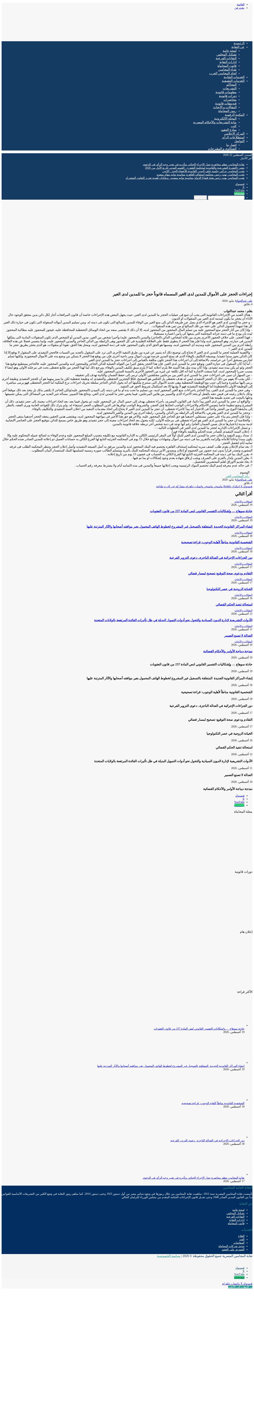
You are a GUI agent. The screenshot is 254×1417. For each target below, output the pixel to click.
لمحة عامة (230, 50)
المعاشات (238, 1242)
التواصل (239, 141)
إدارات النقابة (228, 62)
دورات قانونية (228, 96)
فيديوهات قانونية (226, 103)
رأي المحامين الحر (237, 476)
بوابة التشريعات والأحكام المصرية (215, 122)
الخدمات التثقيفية (233, 80)
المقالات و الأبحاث (225, 107)
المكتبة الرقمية (234, 114)
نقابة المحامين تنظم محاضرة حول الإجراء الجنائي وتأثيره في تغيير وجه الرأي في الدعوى (193, 164)
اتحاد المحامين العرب (223, 73)
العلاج (241, 1236)
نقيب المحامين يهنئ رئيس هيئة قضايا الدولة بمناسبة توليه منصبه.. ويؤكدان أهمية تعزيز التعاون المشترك (185, 177)
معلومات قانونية (226, 92)
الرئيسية (239, 43)
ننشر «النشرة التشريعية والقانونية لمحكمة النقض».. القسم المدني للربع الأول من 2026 (194, 167)
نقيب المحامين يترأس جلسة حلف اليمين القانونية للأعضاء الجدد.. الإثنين (203, 171)
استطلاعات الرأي (233, 137)
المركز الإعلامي (234, 133)
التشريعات (230, 88)
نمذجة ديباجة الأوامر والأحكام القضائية (227, 651)
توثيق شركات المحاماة (231, 1246)
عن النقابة (237, 47)
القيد (241, 1239)
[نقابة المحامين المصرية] (205, 36)
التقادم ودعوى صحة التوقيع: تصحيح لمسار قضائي (220, 573)
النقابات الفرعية (226, 58)
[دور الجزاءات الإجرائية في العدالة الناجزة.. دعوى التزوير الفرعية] (222, 1137)
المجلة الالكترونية (225, 118)
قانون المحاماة (227, 65)
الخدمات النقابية (234, 77)
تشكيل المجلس (226, 54)
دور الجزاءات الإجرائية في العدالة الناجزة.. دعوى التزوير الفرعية (210, 557)
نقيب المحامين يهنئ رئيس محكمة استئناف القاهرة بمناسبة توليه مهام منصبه (200, 174)
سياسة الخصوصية (168, 1256)
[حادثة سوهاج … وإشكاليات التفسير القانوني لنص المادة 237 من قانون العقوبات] (222, 1025)
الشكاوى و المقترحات (222, 148)
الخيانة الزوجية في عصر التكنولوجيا (229, 589)
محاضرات (230, 99)
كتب (234, 126)
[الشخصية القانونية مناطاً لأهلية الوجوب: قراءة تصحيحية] (222, 1099)
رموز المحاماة (227, 111)
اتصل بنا (231, 145)
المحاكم (231, 84)
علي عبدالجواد (244, 300)
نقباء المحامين (227, 69)
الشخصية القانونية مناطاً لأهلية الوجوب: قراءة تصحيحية (216, 542)
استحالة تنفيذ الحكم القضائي (234, 604)
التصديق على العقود (233, 1249)
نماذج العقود (229, 129)
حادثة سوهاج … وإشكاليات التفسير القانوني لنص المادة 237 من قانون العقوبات (201, 511)
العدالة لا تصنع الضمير (238, 635)
